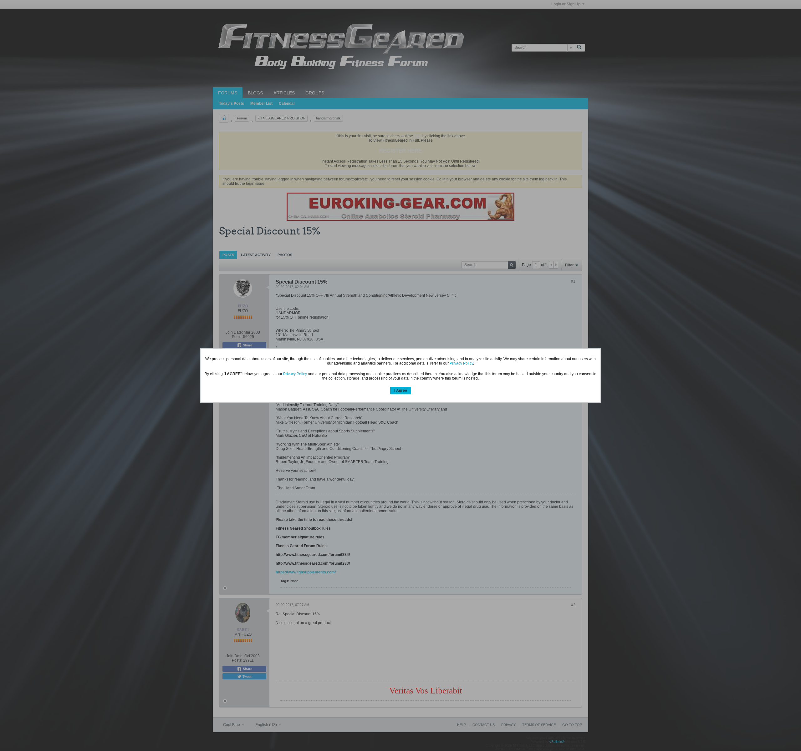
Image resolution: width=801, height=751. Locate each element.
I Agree (400, 390)
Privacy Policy (461, 363)
